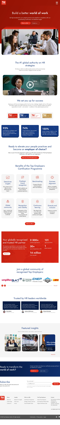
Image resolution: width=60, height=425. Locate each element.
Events (15, 403)
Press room (16, 401)
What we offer (25, 23)
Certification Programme (29, 399)
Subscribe (56, 384)
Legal (45, 417)
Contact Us (9, 403)
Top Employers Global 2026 (43, 401)
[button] (58, 307)
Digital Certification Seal (42, 403)
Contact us (34, 23)
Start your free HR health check (29, 157)
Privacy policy (39, 417)
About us (6, 253)
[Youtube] (56, 417)
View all (55, 285)
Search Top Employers (41, 399)
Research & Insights (18, 399)
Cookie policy (32, 417)
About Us (9, 399)
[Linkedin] (59, 417)
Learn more (43, 371)
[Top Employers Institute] (3, 4)
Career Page (9, 401)
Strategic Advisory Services (29, 401)
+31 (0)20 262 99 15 (55, 409)
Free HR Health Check (28, 403)
